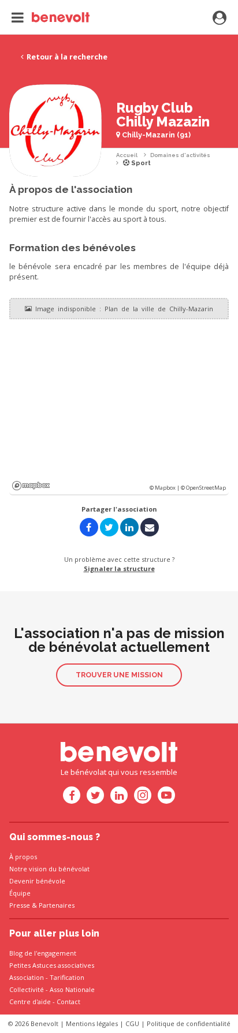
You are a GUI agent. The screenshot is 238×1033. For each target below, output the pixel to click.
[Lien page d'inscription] (219, 18)
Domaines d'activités (180, 155)
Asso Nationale (72, 989)
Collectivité (26, 989)
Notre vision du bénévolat (49, 868)
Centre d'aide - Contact (44, 1001)
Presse (19, 905)
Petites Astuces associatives (51, 965)
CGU (132, 1023)
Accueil (126, 155)
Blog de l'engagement (42, 953)
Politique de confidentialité (188, 1023)
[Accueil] (51, 17)
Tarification (67, 977)
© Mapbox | (165, 487)
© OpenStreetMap (203, 487)
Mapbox (31, 485)
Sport (140, 163)
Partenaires (57, 905)
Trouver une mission (119, 674)
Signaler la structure (119, 568)
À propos (23, 856)
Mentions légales (92, 1023)
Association (26, 977)
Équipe (20, 893)
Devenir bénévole (37, 881)
